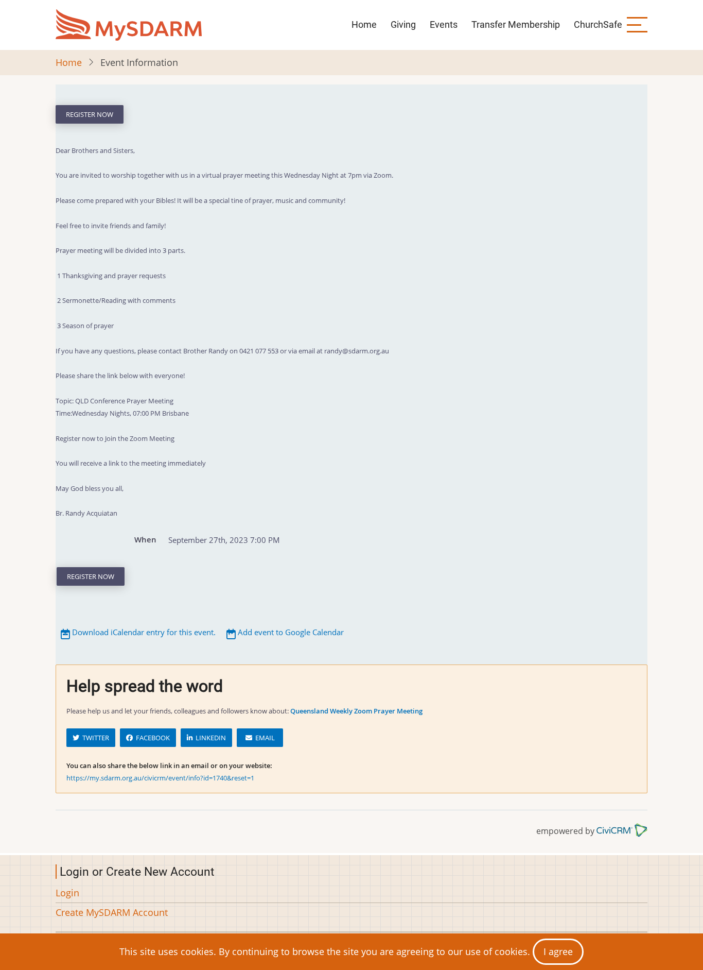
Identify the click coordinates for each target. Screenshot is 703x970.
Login (67, 893)
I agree (558, 951)
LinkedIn (209, 737)
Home (364, 24)
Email (263, 737)
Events (444, 24)
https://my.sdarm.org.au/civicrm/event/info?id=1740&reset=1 (160, 777)
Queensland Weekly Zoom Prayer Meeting (356, 711)
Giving (403, 24)
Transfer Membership (515, 24)
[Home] (129, 25)
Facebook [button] (151, 737)
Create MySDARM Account (112, 912)
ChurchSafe (598, 24)
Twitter (94, 737)
